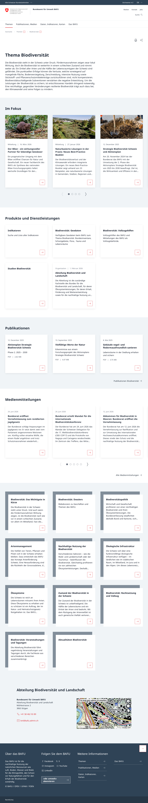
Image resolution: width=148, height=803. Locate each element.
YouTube (63, 766)
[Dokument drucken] (135, 40)
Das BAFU (119, 761)
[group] (26, 151)
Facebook (49, 761)
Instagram (49, 766)
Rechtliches (9, 800)
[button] (8, 24)
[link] (26, 512)
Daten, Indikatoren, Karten (87, 775)
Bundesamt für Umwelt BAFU (46, 9)
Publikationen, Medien (88, 767)
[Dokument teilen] (141, 40)
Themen (82, 761)
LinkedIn (48, 770)
